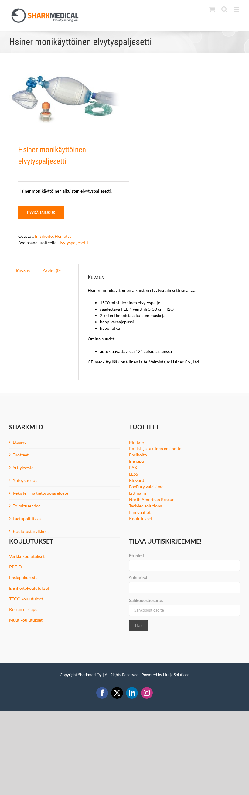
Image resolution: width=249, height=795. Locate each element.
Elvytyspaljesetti (72, 242)
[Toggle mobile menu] (237, 9)
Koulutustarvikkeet (31, 531)
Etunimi (136, 555)
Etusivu (20, 442)
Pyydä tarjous (41, 212)
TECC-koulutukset (26, 598)
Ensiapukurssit (23, 577)
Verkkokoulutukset (27, 556)
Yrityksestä (23, 467)
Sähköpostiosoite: (146, 600)
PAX (133, 467)
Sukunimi (138, 577)
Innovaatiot (140, 512)
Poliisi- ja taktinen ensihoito (155, 448)
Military (136, 442)
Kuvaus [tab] (23, 270)
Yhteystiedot (25, 480)
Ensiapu (136, 461)
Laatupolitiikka (27, 518)
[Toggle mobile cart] (212, 9)
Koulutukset (140, 518)
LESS (133, 473)
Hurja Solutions (176, 674)
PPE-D (15, 566)
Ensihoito (44, 236)
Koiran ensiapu (23, 609)
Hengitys (63, 236)
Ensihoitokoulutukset (29, 588)
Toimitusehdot (26, 505)
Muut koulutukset (26, 620)
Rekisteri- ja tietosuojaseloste (40, 493)
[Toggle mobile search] (224, 9)
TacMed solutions (145, 505)
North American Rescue (151, 499)
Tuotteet (21, 454)
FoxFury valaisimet (147, 486)
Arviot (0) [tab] (52, 270)
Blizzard (136, 480)
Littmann (137, 493)
